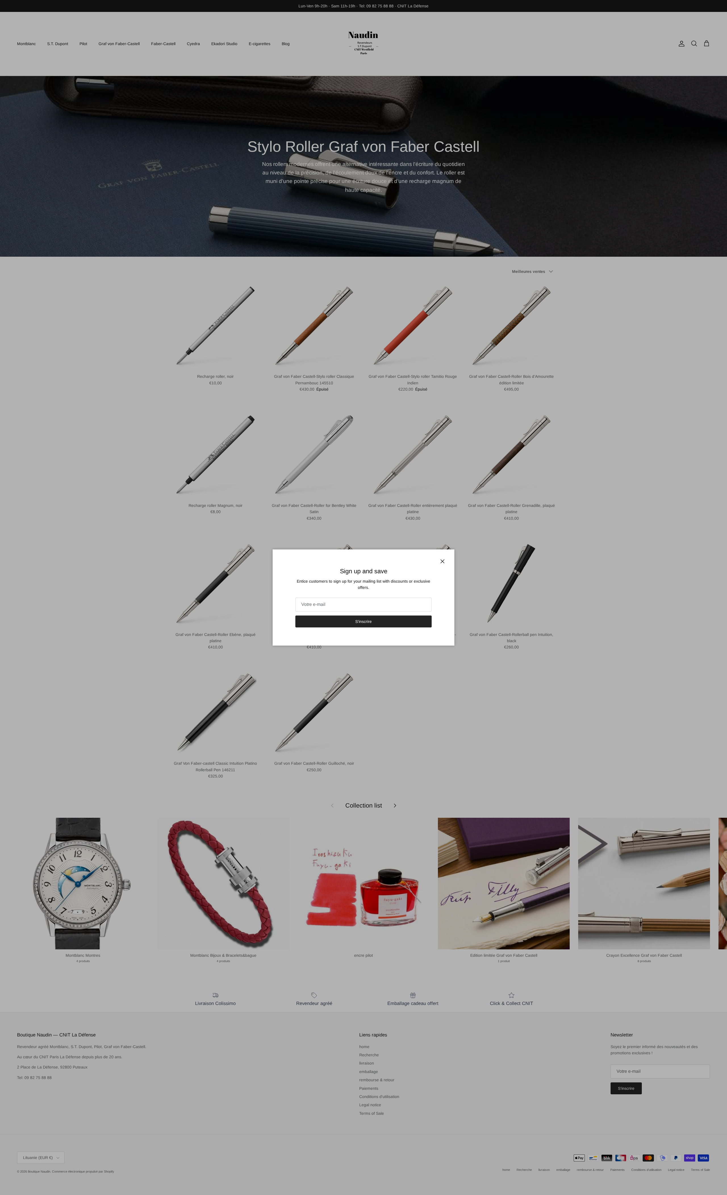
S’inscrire (363, 621)
